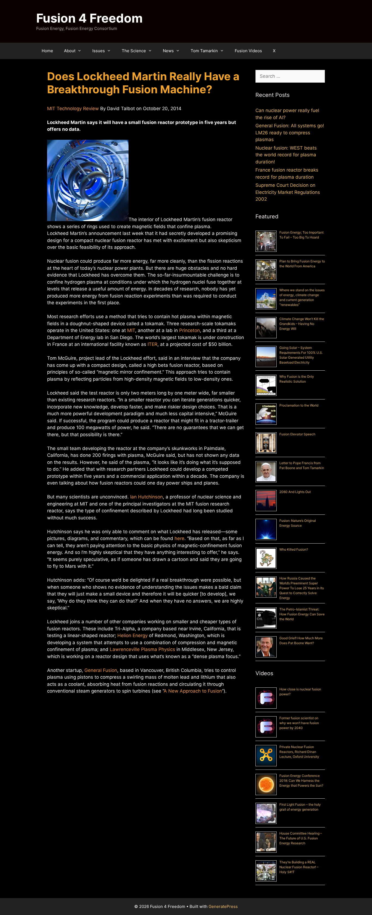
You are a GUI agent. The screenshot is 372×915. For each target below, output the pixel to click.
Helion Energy (132, 635)
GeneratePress (223, 906)
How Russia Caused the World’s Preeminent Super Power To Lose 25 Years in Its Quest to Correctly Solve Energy (301, 588)
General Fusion (100, 670)
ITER (152, 344)
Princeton (189, 330)
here (179, 538)
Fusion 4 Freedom (89, 18)
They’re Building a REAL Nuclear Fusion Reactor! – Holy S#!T (298, 867)
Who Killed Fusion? (293, 549)
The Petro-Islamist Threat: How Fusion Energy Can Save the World (302, 614)
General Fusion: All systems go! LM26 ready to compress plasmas (289, 132)
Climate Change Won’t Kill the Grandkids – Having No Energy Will (301, 324)
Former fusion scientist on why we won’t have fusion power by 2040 (299, 723)
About (69, 50)
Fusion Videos (248, 50)
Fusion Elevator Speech (297, 434)
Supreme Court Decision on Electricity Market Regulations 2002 (287, 192)
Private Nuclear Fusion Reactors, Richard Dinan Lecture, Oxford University (299, 752)
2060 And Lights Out (295, 492)
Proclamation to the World (298, 405)
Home (47, 50)
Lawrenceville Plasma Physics (142, 649)
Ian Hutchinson (146, 497)
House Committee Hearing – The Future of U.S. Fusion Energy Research (300, 838)
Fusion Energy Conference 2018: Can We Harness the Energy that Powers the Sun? (301, 780)
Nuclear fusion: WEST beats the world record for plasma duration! (286, 155)
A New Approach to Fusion (193, 691)
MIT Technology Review (73, 108)
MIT (131, 330)
